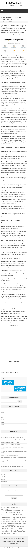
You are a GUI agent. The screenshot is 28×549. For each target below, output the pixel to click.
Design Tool (17, 512)
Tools (12, 529)
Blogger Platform (12, 510)
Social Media (21, 526)
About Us (3, 474)
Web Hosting (13, 531)
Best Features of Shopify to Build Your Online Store (12, 466)
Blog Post (20, 510)
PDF (16, 521)
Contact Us (3, 476)
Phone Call (23, 521)
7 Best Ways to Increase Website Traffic (9, 435)
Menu (14, 10)
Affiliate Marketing (15, 507)
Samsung (8, 523)
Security (3, 526)
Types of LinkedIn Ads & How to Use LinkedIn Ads (8, 383)
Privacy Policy (4, 481)
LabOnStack (14, 3)
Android (4, 510)
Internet (7, 372)
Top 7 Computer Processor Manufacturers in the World (13, 439)
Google (14, 517)
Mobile (2, 422)
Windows (3, 533)
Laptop (7, 521)
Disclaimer (3, 479)
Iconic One (6, 547)
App (2, 414)
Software (3, 529)
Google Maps (12, 519)
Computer (4, 512)
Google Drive (4, 519)
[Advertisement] (14, 340)
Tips (2, 427)
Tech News (3, 410)
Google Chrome (21, 517)
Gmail (9, 517)
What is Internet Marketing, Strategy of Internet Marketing (13, 457)
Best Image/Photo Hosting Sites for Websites (10, 444)
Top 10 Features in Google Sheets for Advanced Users (12, 437)
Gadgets (4, 517)
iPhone (3, 521)
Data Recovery (11, 512)
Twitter (17, 528)
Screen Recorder (15, 523)
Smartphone (12, 526)
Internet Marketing (20, 519)
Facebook (4, 515)
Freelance (9, 515)
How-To (2, 417)
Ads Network (15, 372)
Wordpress (20, 547)
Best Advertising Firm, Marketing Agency (9, 455)
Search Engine (22, 523)
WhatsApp (21, 531)
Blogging (2, 412)
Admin (4, 21)
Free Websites (17, 515)
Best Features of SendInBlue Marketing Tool (10, 464)
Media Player (12, 521)
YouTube (14, 533)
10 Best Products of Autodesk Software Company (20, 389)
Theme (8, 528)
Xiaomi (9, 533)
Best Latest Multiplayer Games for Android (10, 442)
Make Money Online (5, 419)
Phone (19, 521)
